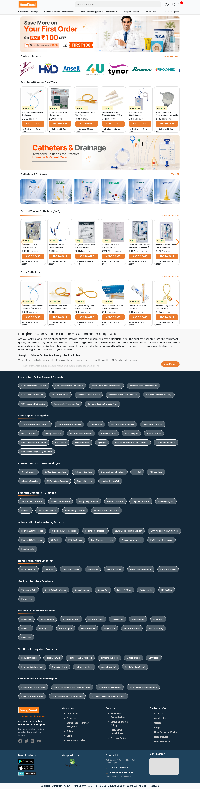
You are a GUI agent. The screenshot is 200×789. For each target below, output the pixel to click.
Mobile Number (113, 388)
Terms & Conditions (117, 405)
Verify (126, 412)
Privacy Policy (138, 405)
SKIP (95, 386)
